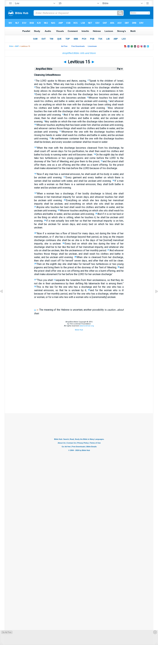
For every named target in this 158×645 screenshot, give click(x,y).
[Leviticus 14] (4, 298)
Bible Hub (79, 330)
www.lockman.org (86, 326)
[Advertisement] (79, 397)
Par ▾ (119, 68)
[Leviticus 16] (154, 298)
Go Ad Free (7, 632)
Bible (11, 46)
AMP (17, 46)
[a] (55, 280)
